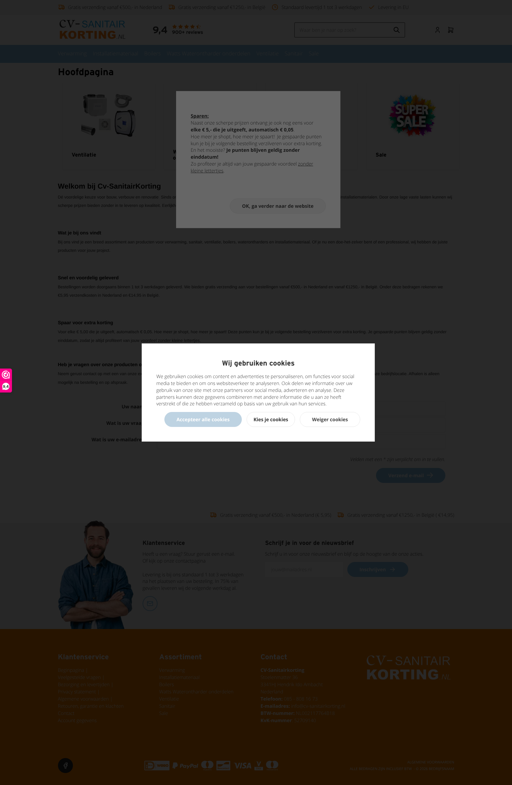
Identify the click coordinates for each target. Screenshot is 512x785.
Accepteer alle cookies (203, 419)
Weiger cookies (330, 419)
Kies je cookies (270, 419)
